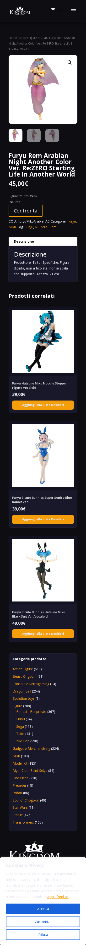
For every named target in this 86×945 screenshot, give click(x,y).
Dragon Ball (22, 691)
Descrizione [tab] (24, 241)
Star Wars (20, 807)
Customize (43, 921)
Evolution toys (24, 698)
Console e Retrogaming (31, 684)
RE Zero (41, 227)
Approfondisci (58, 896)
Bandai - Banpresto (31, 711)
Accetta (43, 908)
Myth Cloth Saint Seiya (30, 770)
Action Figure (23, 669)
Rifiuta (43, 934)
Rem (53, 227)
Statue (18, 815)
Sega (20, 726)
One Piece (20, 778)
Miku (12, 227)
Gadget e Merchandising (31, 748)
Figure (33, 38)
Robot (17, 792)
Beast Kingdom (25, 676)
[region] (43, 901)
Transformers (23, 822)
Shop (22, 38)
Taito (20, 733)
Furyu (43, 38)
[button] (69, 62)
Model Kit (20, 763)
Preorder (19, 785)
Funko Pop (21, 741)
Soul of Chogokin (26, 800)
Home (13, 38)
